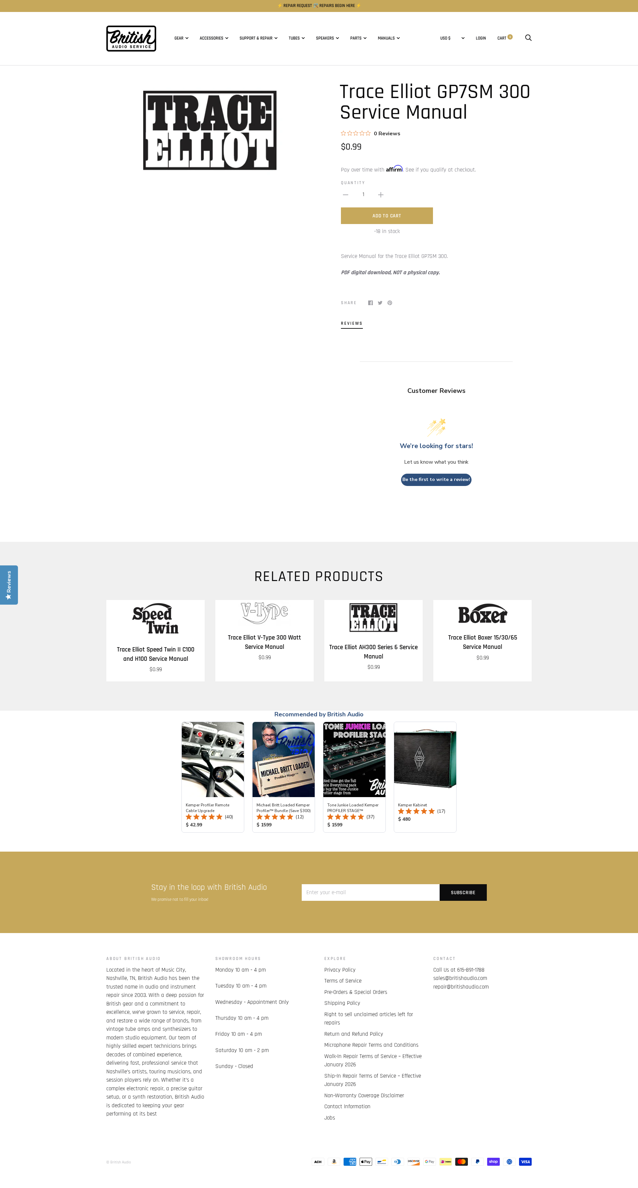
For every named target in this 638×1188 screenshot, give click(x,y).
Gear (178, 38)
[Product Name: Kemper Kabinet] (425, 777)
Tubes (294, 38)
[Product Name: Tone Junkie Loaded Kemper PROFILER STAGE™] (354, 777)
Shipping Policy (342, 1003)
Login (481, 38)
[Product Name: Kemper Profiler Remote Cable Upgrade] (212, 777)
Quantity (353, 183)
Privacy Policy (340, 970)
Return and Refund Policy (353, 1034)
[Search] (528, 38)
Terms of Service (343, 981)
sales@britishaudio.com (460, 978)
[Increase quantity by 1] (380, 194)
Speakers (325, 38)
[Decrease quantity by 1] (345, 194)
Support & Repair (256, 38)
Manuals (386, 38)
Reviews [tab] (352, 323)
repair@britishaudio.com (461, 987)
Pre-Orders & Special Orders (355, 992)
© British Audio (118, 1162)
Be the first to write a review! (436, 479)
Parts (356, 38)
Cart (504, 38)
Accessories (211, 38)
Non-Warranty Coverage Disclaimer (364, 1095)
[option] (210, 131)
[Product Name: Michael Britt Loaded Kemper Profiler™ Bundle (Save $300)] (283, 777)
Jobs (329, 1118)
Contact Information (347, 1106)
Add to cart (386, 216)
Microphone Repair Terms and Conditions (371, 1045)
